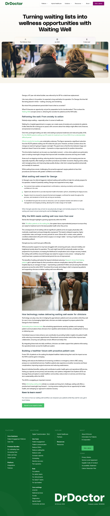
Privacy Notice (86, 457)
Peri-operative (36, 464)
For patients (36, 471)
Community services (38, 504)
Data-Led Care (12, 455)
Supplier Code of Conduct (90, 463)
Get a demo (98, 3)
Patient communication (39, 444)
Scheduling (35, 458)
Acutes (34, 495)
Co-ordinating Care (13, 449)
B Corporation (86, 440)
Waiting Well (26, 112)
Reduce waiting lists (38, 450)
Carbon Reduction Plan (89, 468)
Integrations (11, 465)
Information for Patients (89, 437)
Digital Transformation (41, 434)
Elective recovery (37, 461)
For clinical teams (37, 477)
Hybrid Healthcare (56, 3)
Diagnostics (36, 498)
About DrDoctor (87, 434)
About (87, 3)
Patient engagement (38, 442)
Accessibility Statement (89, 465)
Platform (44, 3)
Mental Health (36, 501)
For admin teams (37, 474)
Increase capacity (37, 455)
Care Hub (10, 442)
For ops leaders (37, 482)
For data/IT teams (37, 480)
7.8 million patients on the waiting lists (37, 223)
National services (37, 493)
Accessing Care (12, 452)
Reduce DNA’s (36, 447)
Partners (10, 468)
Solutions (67, 3)
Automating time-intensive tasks (32, 326)
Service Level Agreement (89, 460)
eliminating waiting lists (33, 384)
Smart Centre (11, 457)
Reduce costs (36, 453)
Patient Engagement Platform (16, 439)
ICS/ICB (34, 490)
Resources (78, 3)
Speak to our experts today (33, 405)
